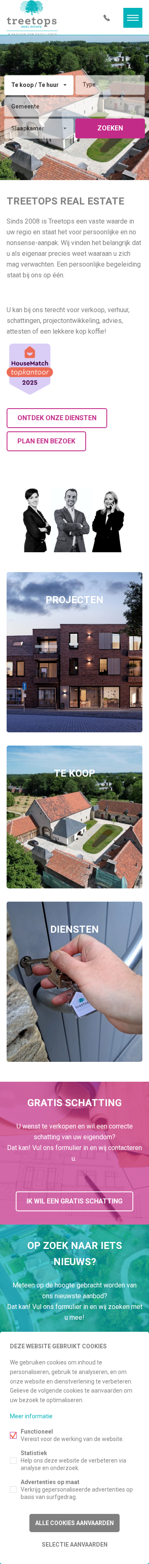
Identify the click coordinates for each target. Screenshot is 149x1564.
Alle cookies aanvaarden (74, 1523)
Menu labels (132, 18)
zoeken (110, 128)
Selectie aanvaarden (75, 1544)
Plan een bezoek (46, 441)
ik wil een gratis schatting (74, 1201)
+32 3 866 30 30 (106, 17)
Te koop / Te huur (35, 85)
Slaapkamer (27, 128)
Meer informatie (31, 1416)
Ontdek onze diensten (56, 418)
